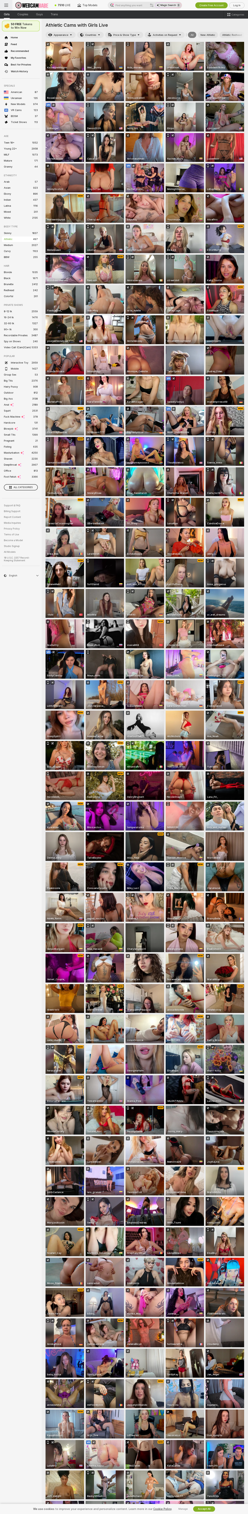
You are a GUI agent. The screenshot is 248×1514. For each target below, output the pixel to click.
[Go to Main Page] (31, 5)
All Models (10, 552)
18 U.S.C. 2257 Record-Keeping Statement (17, 559)
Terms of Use (11, 534)
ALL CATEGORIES (23, 487)
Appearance (61, 35)
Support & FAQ (12, 505)
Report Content (12, 517)
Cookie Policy (162, 1509)
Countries (90, 35)
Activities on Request (165, 35)
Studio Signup (12, 546)
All (192, 35)
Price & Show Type (124, 35)
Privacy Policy (12, 528)
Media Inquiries (12, 523)
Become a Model (13, 540)
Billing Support (12, 511)
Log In (236, 5)
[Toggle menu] (6, 5)
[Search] (151, 5)
